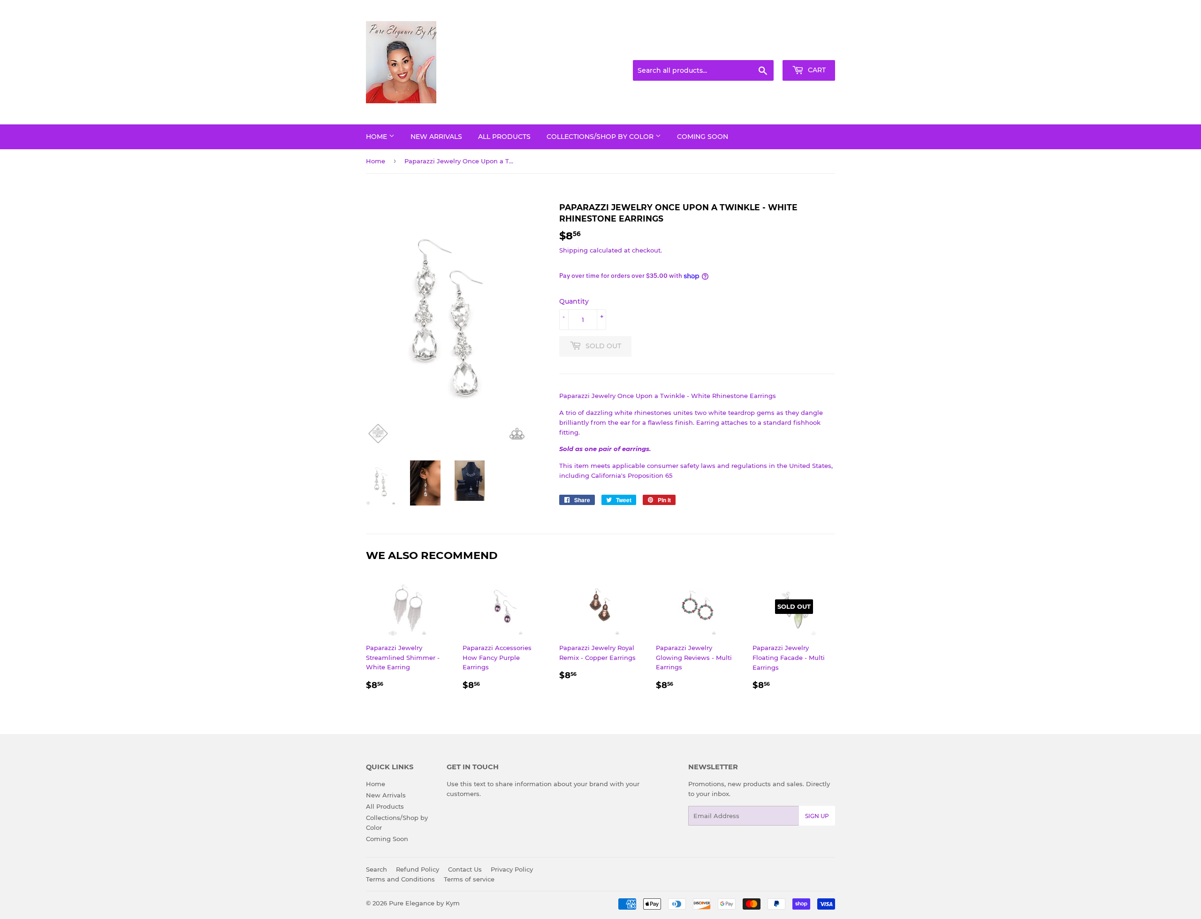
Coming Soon (702, 136)
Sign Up (817, 815)
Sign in (761, 49)
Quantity (574, 301)
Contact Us (465, 869)
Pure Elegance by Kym (424, 903)
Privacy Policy (512, 869)
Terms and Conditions (400, 879)
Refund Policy (417, 869)
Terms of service (469, 879)
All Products (504, 136)
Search (376, 869)
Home (377, 136)
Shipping (573, 250)
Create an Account (809, 49)
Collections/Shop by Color (601, 136)
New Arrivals (436, 136)
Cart (816, 70)
